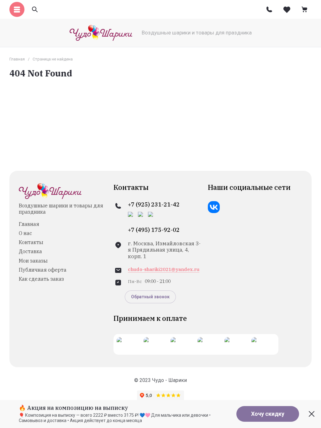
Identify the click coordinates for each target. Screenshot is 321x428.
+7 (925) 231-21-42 (154, 204)
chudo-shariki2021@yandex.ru (163, 269)
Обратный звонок (150, 296)
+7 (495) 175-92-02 (154, 230)
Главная (17, 59)
